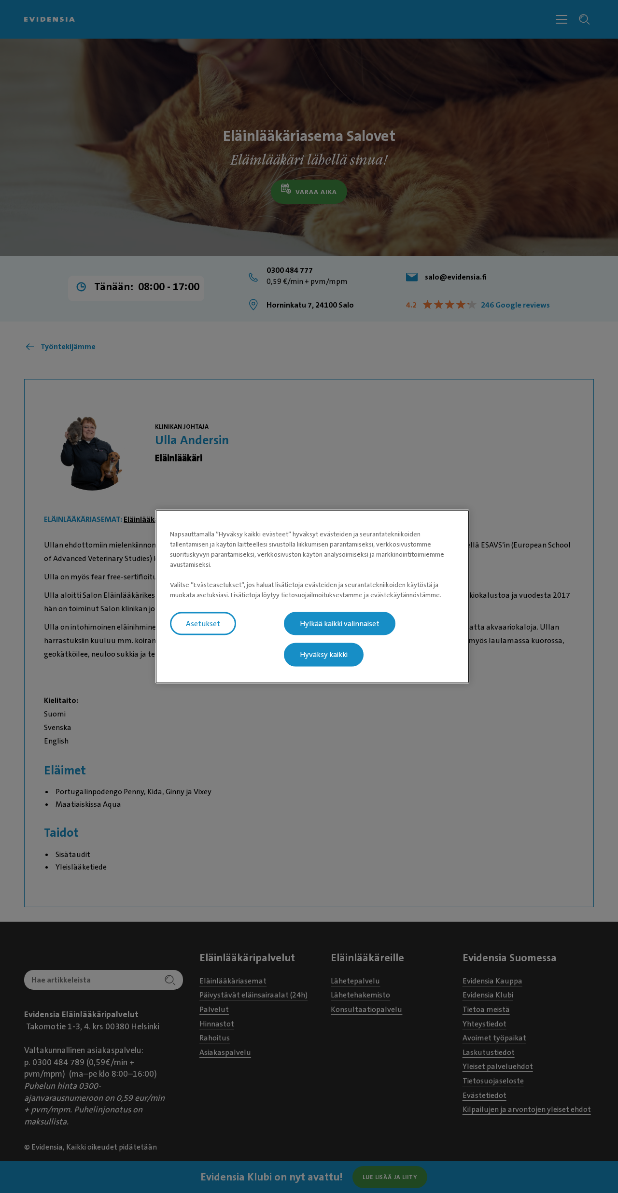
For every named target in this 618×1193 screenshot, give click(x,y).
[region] (312, 596)
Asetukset (203, 623)
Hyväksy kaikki (324, 655)
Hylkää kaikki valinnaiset (339, 623)
